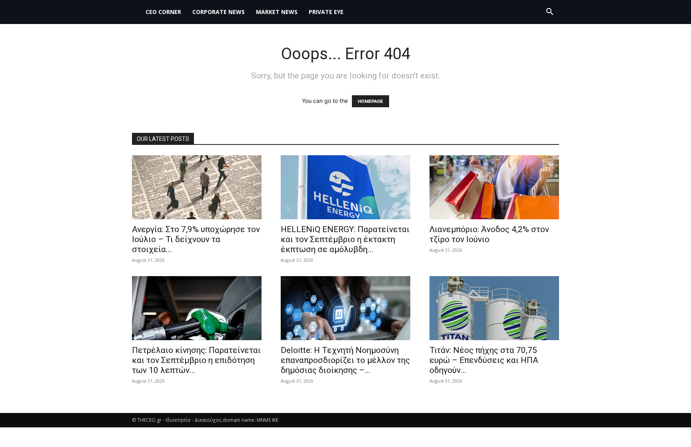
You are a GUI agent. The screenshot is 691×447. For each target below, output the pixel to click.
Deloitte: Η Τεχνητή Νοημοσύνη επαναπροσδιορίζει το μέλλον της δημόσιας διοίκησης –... (345, 360)
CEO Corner (163, 12)
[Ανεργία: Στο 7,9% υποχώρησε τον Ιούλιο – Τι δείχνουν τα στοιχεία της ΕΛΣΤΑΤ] (197, 187)
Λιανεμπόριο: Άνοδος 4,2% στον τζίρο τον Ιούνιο (489, 234)
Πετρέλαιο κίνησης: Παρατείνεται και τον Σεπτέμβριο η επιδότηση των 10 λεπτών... (196, 360)
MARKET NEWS (277, 12)
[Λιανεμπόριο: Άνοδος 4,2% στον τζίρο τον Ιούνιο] (494, 187)
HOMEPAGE (370, 101)
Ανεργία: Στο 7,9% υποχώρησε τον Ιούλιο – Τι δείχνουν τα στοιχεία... (196, 239)
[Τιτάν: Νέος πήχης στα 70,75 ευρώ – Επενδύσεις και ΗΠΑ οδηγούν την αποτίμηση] (494, 308)
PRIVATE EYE (326, 12)
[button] (549, 12)
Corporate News (218, 12)
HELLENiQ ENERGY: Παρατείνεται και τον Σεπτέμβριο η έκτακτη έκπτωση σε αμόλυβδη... (345, 239)
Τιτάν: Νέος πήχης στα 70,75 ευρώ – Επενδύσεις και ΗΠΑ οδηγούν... (483, 360)
